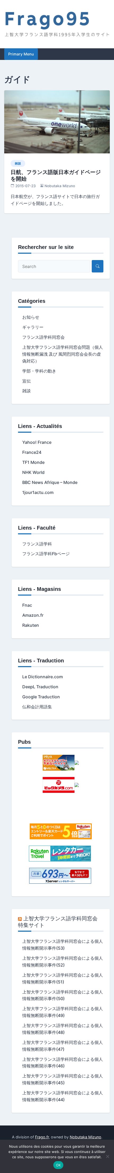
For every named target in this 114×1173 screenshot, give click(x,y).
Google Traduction (41, 696)
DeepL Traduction (40, 686)
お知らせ (30, 317)
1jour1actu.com (38, 492)
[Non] (107, 1156)
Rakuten (30, 625)
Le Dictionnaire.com (42, 676)
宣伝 (26, 381)
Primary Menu (21, 54)
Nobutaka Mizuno (60, 186)
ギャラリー (32, 327)
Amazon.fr (32, 615)
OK (58, 1165)
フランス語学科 (37, 544)
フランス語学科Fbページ (46, 553)
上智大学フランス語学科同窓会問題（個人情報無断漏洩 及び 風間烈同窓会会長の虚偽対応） (62, 354)
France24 (31, 452)
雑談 (18, 163)
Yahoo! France (36, 442)
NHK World (33, 472)
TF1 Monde (33, 462)
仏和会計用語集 (37, 706)
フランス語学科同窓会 (43, 337)
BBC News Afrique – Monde (49, 482)
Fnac (27, 605)
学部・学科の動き (39, 371)
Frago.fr (42, 1137)
